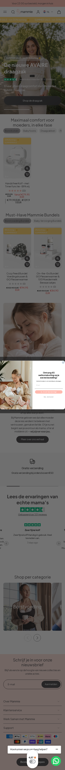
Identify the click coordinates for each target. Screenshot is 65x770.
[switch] (33, 761)
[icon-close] (56, 749)
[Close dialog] (63, 362)
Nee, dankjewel (49, 397)
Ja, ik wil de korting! (49, 392)
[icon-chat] (56, 761)
